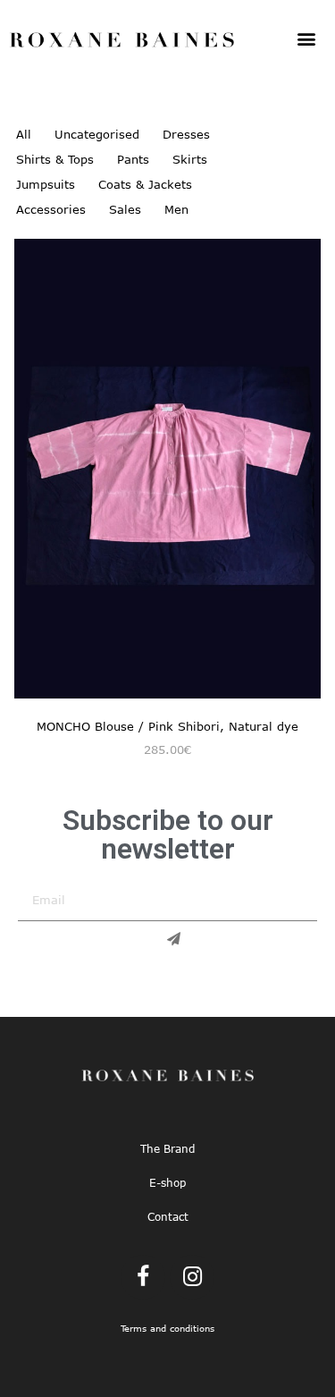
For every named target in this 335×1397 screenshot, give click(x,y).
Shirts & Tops (55, 159)
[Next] (307, 476)
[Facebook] (143, 1277)
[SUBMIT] (168, 939)
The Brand (167, 1148)
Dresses (186, 134)
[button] (306, 38)
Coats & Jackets (145, 184)
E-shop (167, 1182)
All (23, 134)
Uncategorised (96, 134)
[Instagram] (192, 1277)
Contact (167, 1216)
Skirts (189, 159)
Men (176, 209)
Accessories (51, 209)
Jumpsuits (45, 184)
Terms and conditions (167, 1328)
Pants (133, 159)
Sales (125, 209)
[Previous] (27, 476)
